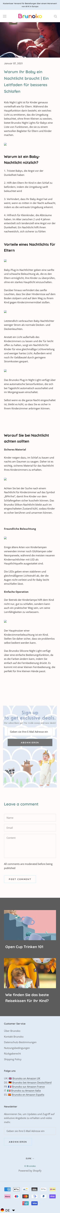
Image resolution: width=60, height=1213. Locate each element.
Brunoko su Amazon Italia (26, 1090)
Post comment (20, 879)
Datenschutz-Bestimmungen (20, 1042)
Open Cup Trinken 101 (24, 946)
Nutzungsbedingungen (17, 1048)
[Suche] (55, 16)
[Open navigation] (4, 16)
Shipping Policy (13, 1059)
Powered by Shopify (30, 1170)
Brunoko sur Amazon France (28, 1086)
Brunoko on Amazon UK (26, 1078)
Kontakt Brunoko (14, 1036)
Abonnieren (30, 742)
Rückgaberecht (12, 1053)
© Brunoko (30, 1166)
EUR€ (28, 1158)
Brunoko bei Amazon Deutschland (32, 1082)
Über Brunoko (12, 1030)
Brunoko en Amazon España (28, 1094)
